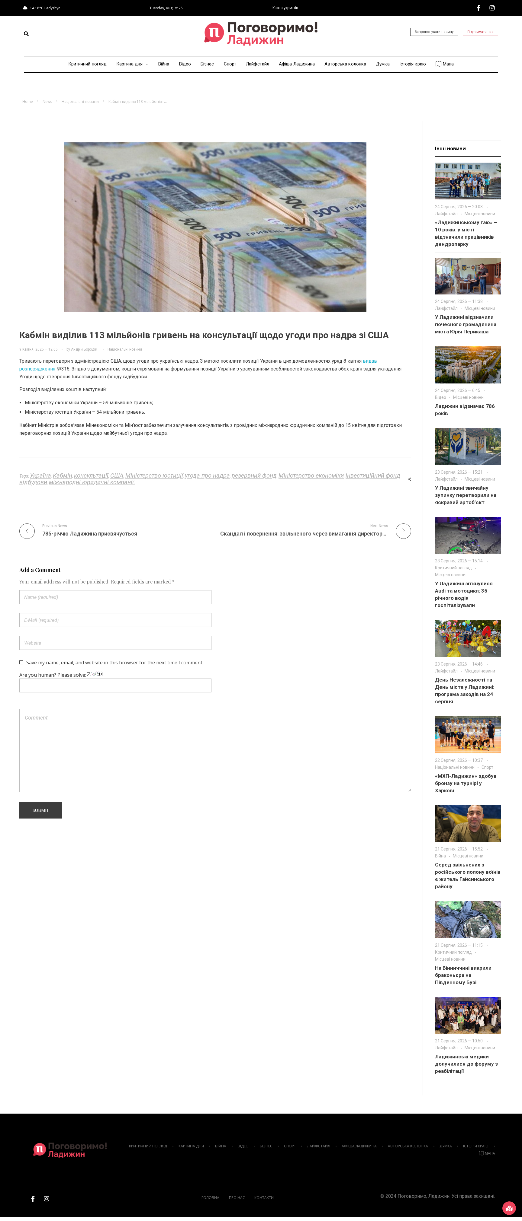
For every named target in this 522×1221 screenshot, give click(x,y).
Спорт (487, 767)
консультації (91, 475)
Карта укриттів (285, 7)
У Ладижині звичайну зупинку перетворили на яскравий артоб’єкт (465, 495)
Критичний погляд (453, 567)
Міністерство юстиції (154, 475)
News (47, 101)
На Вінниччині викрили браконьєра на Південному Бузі (463, 975)
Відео (440, 397)
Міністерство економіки (311, 475)
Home (27, 101)
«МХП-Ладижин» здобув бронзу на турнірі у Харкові (466, 783)
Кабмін (62, 475)
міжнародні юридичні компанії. (92, 482)
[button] (26, 33)
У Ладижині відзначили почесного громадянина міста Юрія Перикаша (465, 324)
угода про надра (207, 475)
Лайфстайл (446, 213)
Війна (440, 856)
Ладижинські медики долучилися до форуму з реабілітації (466, 1064)
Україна (40, 475)
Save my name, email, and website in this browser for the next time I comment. (114, 662)
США (117, 475)
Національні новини (80, 101)
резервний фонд (254, 475)
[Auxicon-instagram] (492, 8)
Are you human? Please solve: (53, 675)
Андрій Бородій (84, 349)
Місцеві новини (480, 213)
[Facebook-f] (478, 8)
